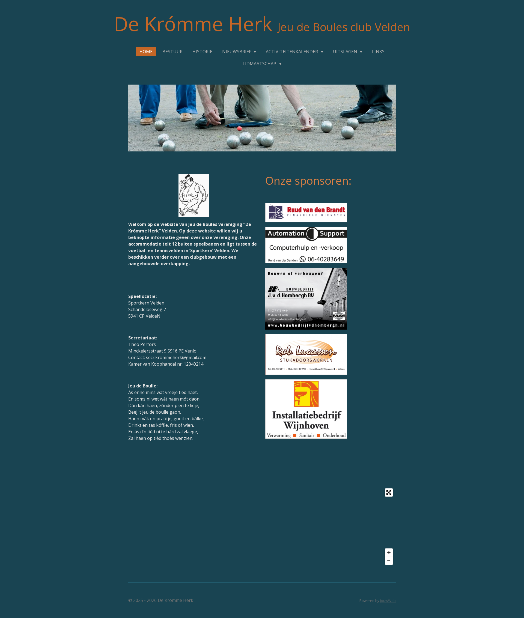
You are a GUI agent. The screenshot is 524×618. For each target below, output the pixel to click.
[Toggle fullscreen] (389, 492)
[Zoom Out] (389, 561)
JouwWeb (388, 600)
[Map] (262, 527)
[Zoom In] (389, 552)
